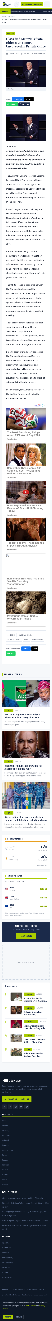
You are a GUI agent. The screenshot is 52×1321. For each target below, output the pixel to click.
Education (6, 1145)
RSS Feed (5, 1272)
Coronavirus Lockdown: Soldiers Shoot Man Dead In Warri (35, 1042)
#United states (37, 640)
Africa (4, 1120)
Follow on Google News (33, 4)
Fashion (5, 1160)
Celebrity (5, 1130)
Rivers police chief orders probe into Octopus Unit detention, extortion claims (25, 818)
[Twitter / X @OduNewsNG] (4, 1106)
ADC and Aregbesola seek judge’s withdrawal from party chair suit (22, 716)
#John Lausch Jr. (25, 635)
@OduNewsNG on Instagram (11, 1295)
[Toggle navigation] (47, 4)
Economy (28, 1049)
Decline (19, 1317)
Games (4, 1174)
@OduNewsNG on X (19, 1290)
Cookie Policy (7, 1262)
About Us (5, 1243)
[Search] (16, 4)
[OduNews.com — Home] (7, 4)
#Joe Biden (11, 635)
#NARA (26, 640)
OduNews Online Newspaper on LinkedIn (34, 1295)
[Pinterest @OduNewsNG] (26, 1106)
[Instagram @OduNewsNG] (15, 1106)
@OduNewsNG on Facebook (35, 1290)
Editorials (5, 1140)
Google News (7, 1277)
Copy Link (25, 104)
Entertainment (30, 1022)
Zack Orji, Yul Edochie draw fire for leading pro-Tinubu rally (23, 767)
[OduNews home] (26, 1081)
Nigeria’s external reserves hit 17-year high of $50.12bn (22, 1198)
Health (4, 1179)
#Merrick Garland (14, 640)
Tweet (30, 99)
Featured (5, 1165)
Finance (5, 1169)
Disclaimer (6, 1267)
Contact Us (6, 1247)
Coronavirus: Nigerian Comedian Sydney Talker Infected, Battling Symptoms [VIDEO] (35, 1029)
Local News (29, 994)
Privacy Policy (7, 1257)
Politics (11, 16)
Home (4, 16)
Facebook (19, 99)
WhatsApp (13, 104)
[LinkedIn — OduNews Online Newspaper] (21, 1106)
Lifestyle (5, 1184)
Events (4, 1155)
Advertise (5, 1252)
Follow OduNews (26, 936)
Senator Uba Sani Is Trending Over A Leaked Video (35, 1001)
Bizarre (5, 1125)
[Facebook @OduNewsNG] (10, 1106)
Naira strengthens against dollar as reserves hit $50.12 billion (25, 1220)
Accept (8, 1317)
